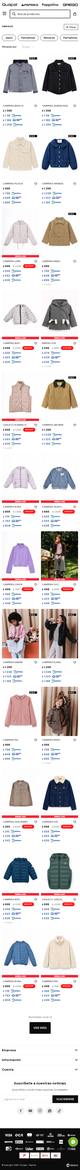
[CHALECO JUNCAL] (59, 871)
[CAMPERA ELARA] (59, 633)
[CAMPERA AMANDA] (59, 155)
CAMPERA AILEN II (52, 506)
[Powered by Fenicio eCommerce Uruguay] (72, 1165)
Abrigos (26, 46)
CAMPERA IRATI (11, 343)
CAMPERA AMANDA (52, 183)
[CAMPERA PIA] (20, 711)
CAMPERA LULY (50, 584)
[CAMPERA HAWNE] (20, 633)
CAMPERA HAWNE (13, 662)
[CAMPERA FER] (59, 952)
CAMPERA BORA (12, 506)
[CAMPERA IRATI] (20, 314)
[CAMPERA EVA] (59, 793)
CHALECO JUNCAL (52, 899)
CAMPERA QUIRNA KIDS (55, 105)
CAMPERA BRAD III (13, 105)
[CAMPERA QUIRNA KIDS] (59, 77)
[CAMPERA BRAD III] (20, 77)
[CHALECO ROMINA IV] (20, 396)
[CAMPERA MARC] (59, 233)
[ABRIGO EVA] (59, 314)
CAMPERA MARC (51, 261)
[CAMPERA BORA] (20, 478)
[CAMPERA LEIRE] (20, 233)
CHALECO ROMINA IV (14, 424)
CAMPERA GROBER (52, 424)
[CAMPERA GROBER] (59, 396)
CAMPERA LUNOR (12, 584)
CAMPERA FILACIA (13, 183)
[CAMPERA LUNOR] (20, 556)
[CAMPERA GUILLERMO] (20, 793)
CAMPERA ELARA (51, 662)
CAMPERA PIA (10, 739)
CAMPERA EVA (50, 821)
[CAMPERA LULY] (59, 556)
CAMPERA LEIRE (12, 261)
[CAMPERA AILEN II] (59, 478)
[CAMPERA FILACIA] (20, 155)
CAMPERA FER (50, 981)
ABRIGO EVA (49, 343)
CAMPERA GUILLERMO (15, 821)
